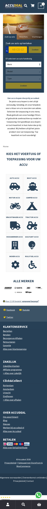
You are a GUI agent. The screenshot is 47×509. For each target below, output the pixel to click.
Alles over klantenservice (15, 349)
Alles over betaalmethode (15, 447)
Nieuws (6, 424)
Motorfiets (23, 37)
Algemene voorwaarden (10, 477)
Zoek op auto (10, 37)
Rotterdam (8, 385)
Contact (30, 481)
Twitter (9, 317)
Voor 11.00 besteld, (22, 301)
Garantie (7, 345)
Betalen (6, 334)
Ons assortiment (10, 417)
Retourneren (9, 342)
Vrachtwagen (37, 37)
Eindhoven (8, 396)
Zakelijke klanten (11, 366)
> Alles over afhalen (12, 399)
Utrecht (7, 392)
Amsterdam (8, 389)
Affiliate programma (12, 369)
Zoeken (23, 504)
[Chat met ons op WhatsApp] (38, 495)
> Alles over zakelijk (12, 373)
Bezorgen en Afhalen (12, 338)
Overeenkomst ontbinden (34, 477)
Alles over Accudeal (12, 431)
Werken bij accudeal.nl (13, 427)
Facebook (10, 310)
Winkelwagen (37, 501)
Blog (5, 420)
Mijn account (8, 504)
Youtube (26, 310)
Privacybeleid (10, 463)
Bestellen (7, 331)
